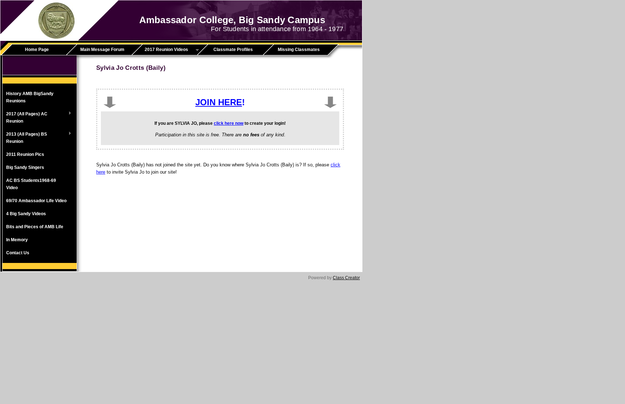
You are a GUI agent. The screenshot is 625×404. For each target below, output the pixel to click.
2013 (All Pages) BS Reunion (25, 138)
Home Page (37, 49)
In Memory (17, 239)
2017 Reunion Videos (162, 50)
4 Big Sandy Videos (26, 213)
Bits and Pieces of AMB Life (34, 226)
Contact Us (17, 252)
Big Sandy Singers (25, 167)
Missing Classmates (299, 49)
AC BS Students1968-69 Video (31, 184)
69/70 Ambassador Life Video (36, 200)
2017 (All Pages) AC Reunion (25, 117)
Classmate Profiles (233, 49)
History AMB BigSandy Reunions (30, 97)
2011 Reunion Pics (25, 154)
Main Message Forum (102, 49)
